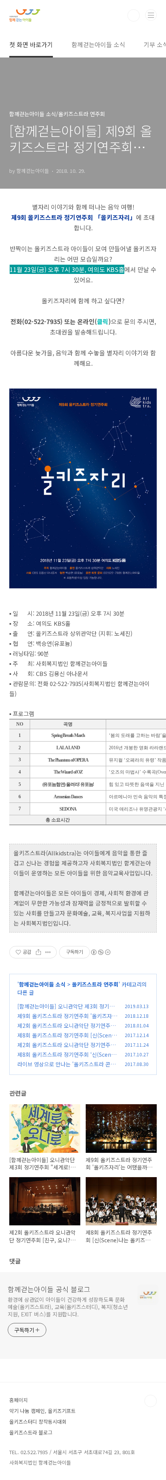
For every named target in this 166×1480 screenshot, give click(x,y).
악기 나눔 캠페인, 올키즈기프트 (42, 1410)
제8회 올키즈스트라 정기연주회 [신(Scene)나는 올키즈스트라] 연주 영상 (67, 1039)
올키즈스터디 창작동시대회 (37, 1421)
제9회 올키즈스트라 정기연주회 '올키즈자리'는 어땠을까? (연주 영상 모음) (64, 1020)
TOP (150, 1401)
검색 (133, 15)
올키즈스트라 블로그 (31, 1432)
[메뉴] (151, 15)
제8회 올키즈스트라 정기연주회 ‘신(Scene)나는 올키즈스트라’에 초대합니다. (66, 1058)
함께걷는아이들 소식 (98, 44)
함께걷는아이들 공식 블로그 (49, 1289)
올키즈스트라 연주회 (95, 984)
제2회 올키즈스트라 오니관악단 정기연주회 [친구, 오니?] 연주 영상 (66, 1029)
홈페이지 (18, 1400)
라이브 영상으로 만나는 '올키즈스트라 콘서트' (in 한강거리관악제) (66, 1068)
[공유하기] (38, 952)
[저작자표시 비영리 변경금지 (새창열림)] (100, 952)
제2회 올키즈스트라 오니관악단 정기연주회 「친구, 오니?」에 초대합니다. (66, 1049)
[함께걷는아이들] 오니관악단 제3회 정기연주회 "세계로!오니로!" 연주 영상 (65, 1010)
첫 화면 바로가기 (31, 44)
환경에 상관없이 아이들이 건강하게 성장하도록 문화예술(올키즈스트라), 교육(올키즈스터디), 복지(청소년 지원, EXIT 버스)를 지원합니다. (68, 1307)
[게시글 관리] (48, 952)
